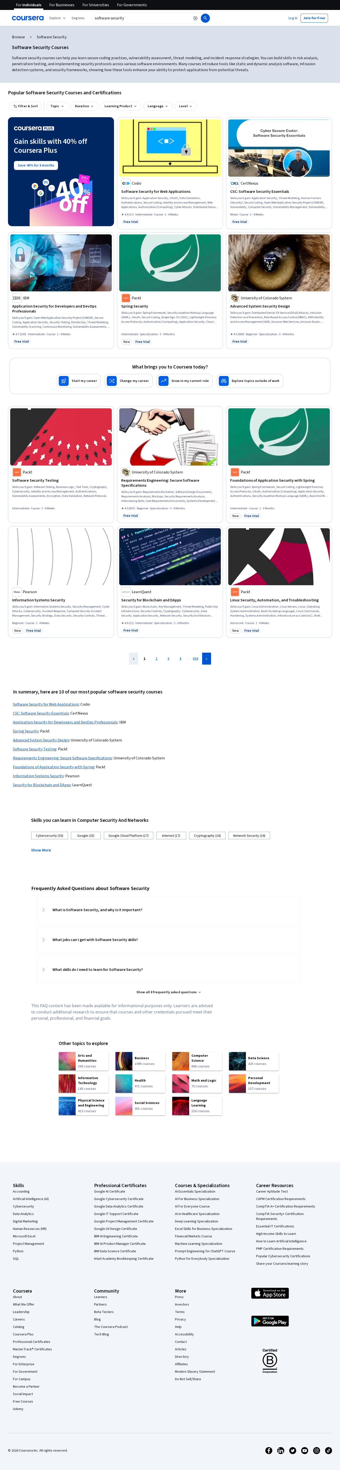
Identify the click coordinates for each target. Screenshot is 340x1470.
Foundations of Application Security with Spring (53, 767)
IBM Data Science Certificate (115, 1251)
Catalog (18, 1326)
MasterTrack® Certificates (32, 1349)
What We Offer (23, 1304)
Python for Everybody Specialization (202, 1258)
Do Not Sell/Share (188, 1379)
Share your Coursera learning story (282, 1263)
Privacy (180, 1319)
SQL (16, 1258)
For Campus (22, 1379)
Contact (181, 1341)
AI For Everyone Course (192, 1206)
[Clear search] (195, 18)
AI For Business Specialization (197, 1199)
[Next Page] (206, 659)
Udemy (18, 1409)
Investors (182, 1304)
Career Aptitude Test (272, 1191)
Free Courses (23, 1401)
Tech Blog (101, 1334)
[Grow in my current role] (185, 381)
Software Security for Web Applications (46, 704)
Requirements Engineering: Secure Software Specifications (62, 758)
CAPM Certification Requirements (281, 1199)
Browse (18, 37)
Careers (19, 1319)
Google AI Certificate (109, 1191)
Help (178, 1326)
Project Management (28, 1243)
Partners (100, 1304)
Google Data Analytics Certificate (118, 1206)
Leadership (21, 1312)
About (17, 1297)
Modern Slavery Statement (195, 1371)
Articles (180, 1349)
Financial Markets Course (193, 1236)
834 (195, 658)
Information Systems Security (38, 776)
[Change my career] (129, 381)
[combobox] (141, 18)
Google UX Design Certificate (115, 1228)
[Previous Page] (133, 659)
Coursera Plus (23, 1334)
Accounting (21, 1191)
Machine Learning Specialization (198, 1243)
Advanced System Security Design (41, 740)
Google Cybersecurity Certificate (119, 1199)
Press (179, 1297)
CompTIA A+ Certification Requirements (285, 1206)
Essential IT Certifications (275, 1226)
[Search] (205, 18)
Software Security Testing (35, 749)
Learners (100, 1297)
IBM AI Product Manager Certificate (120, 1243)
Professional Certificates (31, 1341)
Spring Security (26, 731)
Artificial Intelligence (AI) (31, 1199)
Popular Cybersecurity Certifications (283, 1256)
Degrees (19, 1356)
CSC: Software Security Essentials (41, 713)
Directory (182, 1356)
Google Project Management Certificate (124, 1221)
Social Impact (23, 1394)
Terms (180, 1312)
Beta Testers (104, 1312)
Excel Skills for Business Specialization (203, 1228)
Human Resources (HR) (30, 1228)
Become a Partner (26, 1386)
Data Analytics (23, 1213)
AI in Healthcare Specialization (197, 1213)
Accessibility (184, 1334)
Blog (97, 1319)
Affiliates (181, 1364)
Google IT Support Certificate (116, 1213)
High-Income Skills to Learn (276, 1233)
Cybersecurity (23, 1206)
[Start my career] (79, 381)
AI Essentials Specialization (195, 1191)
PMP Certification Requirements (280, 1248)
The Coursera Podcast (111, 1326)
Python (18, 1251)
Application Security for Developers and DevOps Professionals (65, 722)
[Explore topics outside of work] (250, 381)
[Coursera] (28, 18)
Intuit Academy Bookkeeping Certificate (124, 1258)
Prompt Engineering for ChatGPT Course (205, 1251)
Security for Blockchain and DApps (42, 785)
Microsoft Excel (24, 1236)
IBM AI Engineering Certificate (116, 1236)
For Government (25, 1371)
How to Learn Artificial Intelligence (281, 1241)
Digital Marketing (25, 1221)
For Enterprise (23, 1364)
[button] (78, 18)
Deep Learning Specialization (196, 1221)
